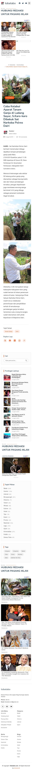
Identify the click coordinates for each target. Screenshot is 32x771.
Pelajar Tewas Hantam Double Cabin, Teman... (19, 408)
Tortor (13, 554)
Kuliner (7, 508)
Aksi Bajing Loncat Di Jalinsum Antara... (18, 415)
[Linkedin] (14, 340)
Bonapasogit (9, 497)
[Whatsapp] (19, 340)
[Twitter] (22, 3)
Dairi (17, 331)
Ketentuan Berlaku (6, 721)
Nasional (8, 523)
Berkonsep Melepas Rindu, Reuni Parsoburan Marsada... (20, 384)
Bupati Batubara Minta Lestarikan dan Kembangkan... (19, 376)
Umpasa (7, 551)
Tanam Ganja (8, 331)
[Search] (26, 360)
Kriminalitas (20, 65)
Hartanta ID (17, 768)
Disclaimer (4, 727)
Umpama (15, 551)
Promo (7, 520)
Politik (7, 534)
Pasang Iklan (4, 719)
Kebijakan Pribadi (6, 724)
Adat (6, 557)
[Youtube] (26, 3)
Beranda (12, 65)
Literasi (7, 494)
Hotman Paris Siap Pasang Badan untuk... (19, 421)
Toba (6, 554)
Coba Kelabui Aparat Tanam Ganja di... (17, 66)
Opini (7, 529)
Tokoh (7, 503)
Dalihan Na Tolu (15, 557)
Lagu (7, 526)
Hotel (7, 511)
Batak (7, 488)
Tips (6, 514)
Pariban (20, 554)
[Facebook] (19, 3)
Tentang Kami (5, 716)
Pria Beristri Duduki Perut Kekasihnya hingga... (20, 428)
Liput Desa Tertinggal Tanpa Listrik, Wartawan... (20, 435)
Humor (8, 491)
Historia (8, 500)
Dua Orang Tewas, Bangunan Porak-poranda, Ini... (20, 392)
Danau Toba (9, 537)
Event (7, 517)
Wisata (7, 506)
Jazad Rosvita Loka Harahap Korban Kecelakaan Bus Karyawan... (19, 401)
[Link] (24, 340)
